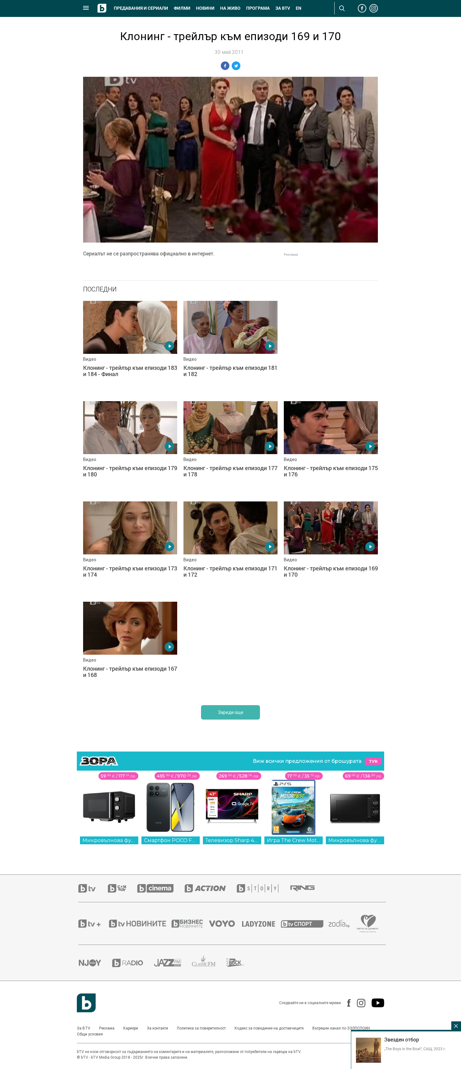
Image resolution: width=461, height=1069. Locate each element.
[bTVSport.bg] (305, 923)
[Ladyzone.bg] (261, 923)
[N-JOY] (95, 962)
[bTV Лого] (86, 1002)
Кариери (130, 1028)
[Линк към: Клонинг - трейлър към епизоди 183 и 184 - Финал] (130, 348)
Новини (205, 8)
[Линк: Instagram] (358, 1003)
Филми (182, 8)
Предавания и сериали (141, 8)
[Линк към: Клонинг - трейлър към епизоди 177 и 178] (230, 448)
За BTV (83, 1028)
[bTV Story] (263, 888)
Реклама (106, 1028)
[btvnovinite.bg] (139, 924)
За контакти (157, 1028)
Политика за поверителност (201, 1028)
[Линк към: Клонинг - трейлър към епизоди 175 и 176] (331, 448)
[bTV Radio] (133, 963)
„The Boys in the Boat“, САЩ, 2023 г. (415, 1048)
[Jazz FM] (173, 963)
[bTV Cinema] (161, 888)
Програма (258, 8)
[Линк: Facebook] (346, 1003)
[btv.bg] (93, 888)
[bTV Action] (211, 888)
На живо (230, 8)
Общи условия (90, 1034)
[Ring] (307, 888)
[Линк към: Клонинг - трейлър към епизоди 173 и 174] (130, 548)
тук (373, 761)
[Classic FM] (209, 963)
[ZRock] (241, 962)
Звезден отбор (401, 1039)
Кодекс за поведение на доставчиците (269, 1028)
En (298, 8)
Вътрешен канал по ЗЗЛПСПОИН (341, 1028)
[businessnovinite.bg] (190, 924)
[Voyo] (225, 923)
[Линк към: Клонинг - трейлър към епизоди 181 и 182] (230, 348)
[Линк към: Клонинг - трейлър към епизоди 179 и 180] (130, 448)
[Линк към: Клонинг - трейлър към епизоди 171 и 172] (230, 548)
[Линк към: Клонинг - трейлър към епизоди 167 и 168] (130, 649)
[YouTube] (374, 1003)
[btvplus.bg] (93, 924)
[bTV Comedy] (122, 888)
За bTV (282, 8)
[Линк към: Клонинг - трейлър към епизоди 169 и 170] (331, 548)
